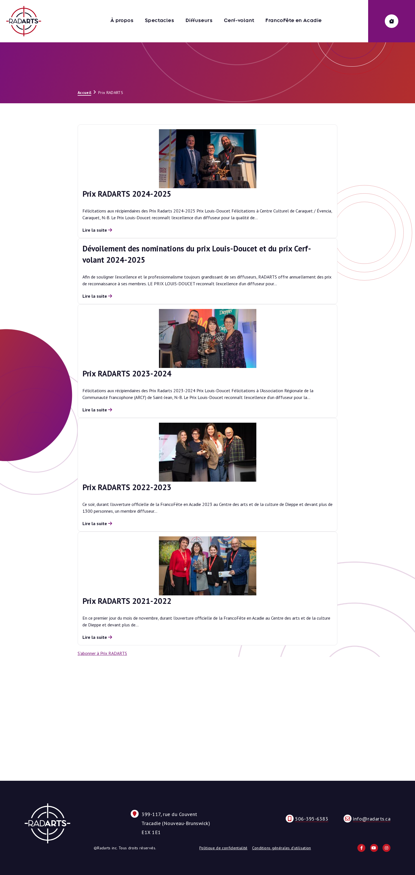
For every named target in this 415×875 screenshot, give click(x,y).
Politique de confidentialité (223, 847)
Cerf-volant (239, 20)
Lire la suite (95, 230)
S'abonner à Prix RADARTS (102, 653)
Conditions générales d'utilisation (281, 847)
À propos (122, 20)
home (391, 21)
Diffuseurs (199, 20)
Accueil (84, 92)
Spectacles (159, 20)
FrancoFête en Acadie (293, 20)
